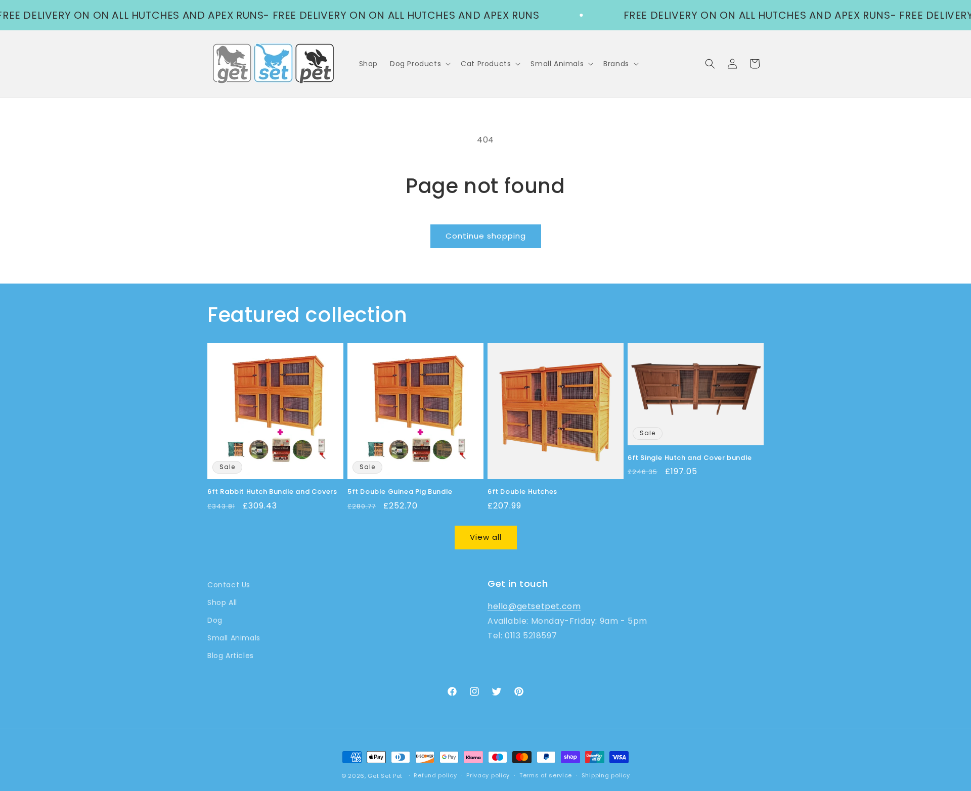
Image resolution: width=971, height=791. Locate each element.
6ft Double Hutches (522, 492)
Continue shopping (486, 235)
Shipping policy (606, 775)
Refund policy (435, 775)
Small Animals (233, 638)
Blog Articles (230, 655)
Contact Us (228, 585)
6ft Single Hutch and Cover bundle (690, 458)
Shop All (222, 602)
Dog (215, 620)
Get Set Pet (385, 776)
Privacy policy (488, 775)
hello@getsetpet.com (534, 606)
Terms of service (545, 775)
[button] (419, 63)
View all (486, 537)
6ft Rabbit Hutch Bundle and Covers (272, 492)
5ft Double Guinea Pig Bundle (400, 492)
